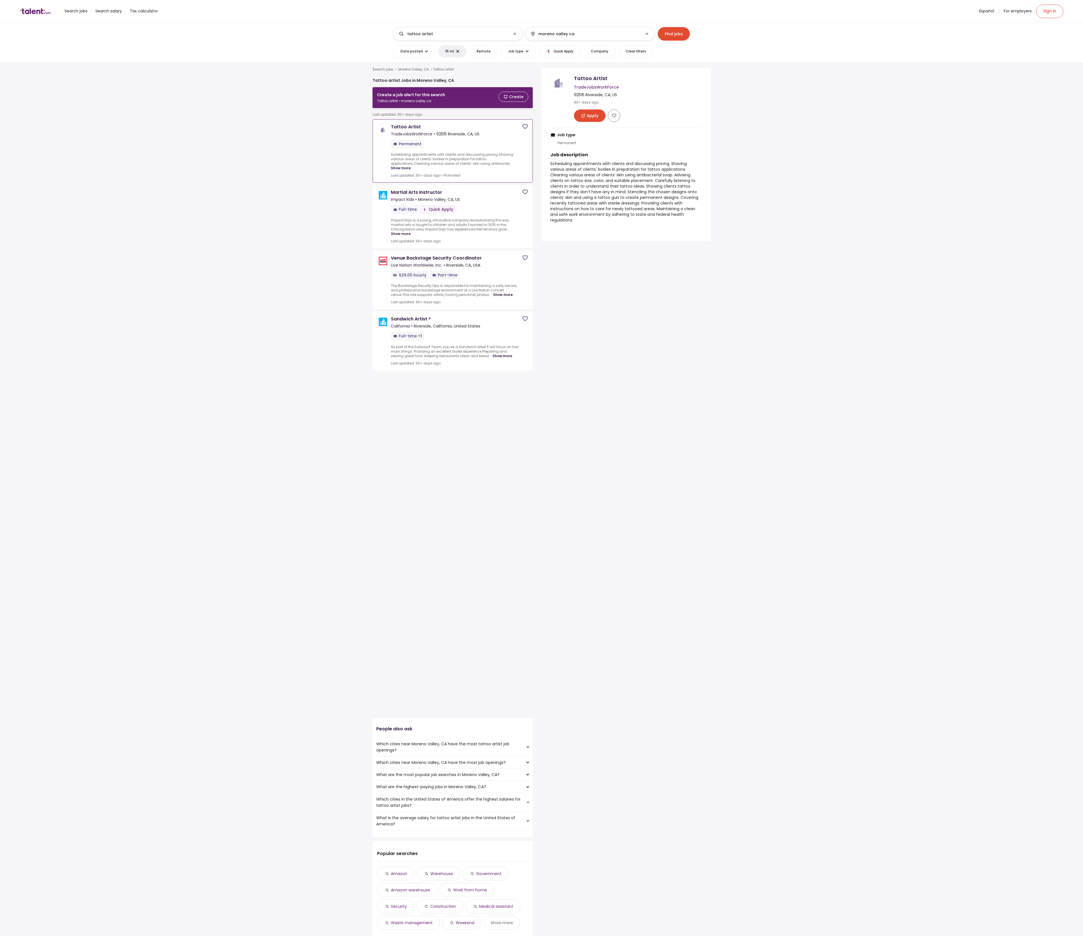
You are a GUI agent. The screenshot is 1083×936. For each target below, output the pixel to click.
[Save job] (525, 126)
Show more (401, 168)
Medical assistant (496, 906)
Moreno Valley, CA (413, 69)
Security (399, 906)
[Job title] (453, 34)
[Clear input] (514, 34)
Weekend (465, 923)
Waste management (412, 923)
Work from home (470, 890)
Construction (443, 906)
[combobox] (457, 34)
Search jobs (383, 69)
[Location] (585, 34)
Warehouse (441, 873)
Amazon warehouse (410, 890)
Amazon (399, 873)
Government (488, 873)
